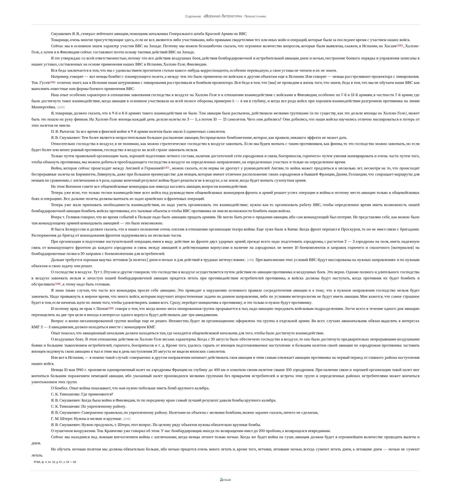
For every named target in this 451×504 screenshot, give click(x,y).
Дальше (225, 479)
